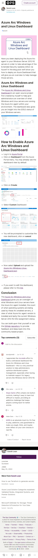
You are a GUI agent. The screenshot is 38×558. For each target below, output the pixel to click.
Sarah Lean (10, 8)
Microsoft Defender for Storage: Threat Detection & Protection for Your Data (16, 505)
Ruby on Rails (22, 547)
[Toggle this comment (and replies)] (2, 358)
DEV (10, 544)
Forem (11, 542)
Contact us (29, 536)
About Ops (7, 536)
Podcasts (28, 525)
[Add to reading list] (22, 555)
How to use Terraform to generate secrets (17, 482)
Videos (21, 525)
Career (24, 530)
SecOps (14, 527)
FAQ (14, 536)
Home (7, 525)
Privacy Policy (20, 539)
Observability (18, 533)
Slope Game (10, 393)
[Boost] (29, 555)
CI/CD (30, 530)
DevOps (6, 527)
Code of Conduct (13, 439)
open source (21, 542)
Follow (19, 457)
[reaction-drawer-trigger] (5, 555)
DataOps (30, 527)
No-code (9, 533)
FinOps (7, 530)
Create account (30, 3)
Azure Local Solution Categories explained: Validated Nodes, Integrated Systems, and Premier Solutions (18, 493)
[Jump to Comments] (13, 555)
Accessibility (15, 530)
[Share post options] (35, 555)
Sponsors (21, 536)
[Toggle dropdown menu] (34, 353)
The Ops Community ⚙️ (10, 517)
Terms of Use (31, 539)
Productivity (28, 533)
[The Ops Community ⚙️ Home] (10, 3)
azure (4, 31)
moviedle (22, 358)
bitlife (8, 420)
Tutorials (14, 525)
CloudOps (22, 527)
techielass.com (10, 12)
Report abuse (26, 439)
